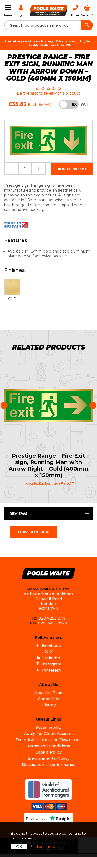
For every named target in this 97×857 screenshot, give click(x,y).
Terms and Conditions (48, 746)
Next (92, 405)
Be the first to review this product (48, 93)
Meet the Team (49, 692)
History (48, 705)
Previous (4, 405)
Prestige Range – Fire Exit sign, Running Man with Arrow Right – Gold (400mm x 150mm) (48, 465)
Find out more (42, 846)
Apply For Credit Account (48, 733)
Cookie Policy (48, 752)
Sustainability (49, 727)
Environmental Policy (48, 758)
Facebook (51, 645)
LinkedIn (51, 657)
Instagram (51, 664)
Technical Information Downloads (48, 739)
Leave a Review (33, 532)
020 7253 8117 (52, 618)
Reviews (18, 513)
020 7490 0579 (52, 623)
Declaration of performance (48, 764)
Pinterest (51, 670)
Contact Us (48, 698)
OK (19, 846)
